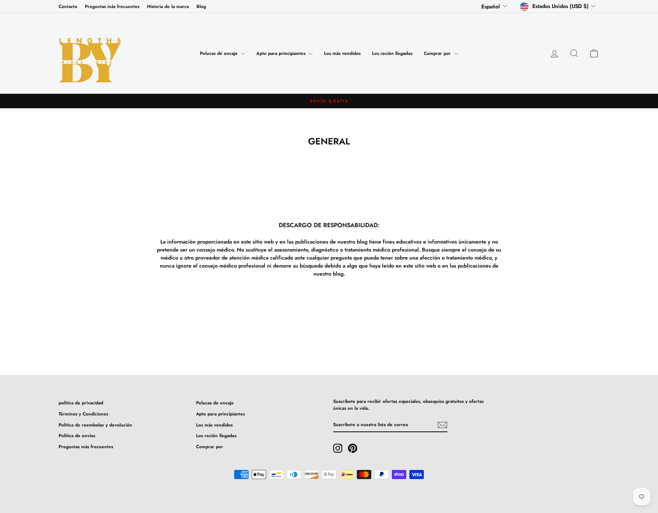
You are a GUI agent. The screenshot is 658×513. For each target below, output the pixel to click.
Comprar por (438, 53)
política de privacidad (81, 402)
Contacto (68, 6)
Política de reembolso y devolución (95, 425)
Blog (201, 6)
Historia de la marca (168, 6)
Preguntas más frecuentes (112, 6)
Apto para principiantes (281, 53)
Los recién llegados (392, 53)
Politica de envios (77, 435)
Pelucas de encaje (219, 53)
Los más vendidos (342, 53)
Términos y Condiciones (83, 413)
